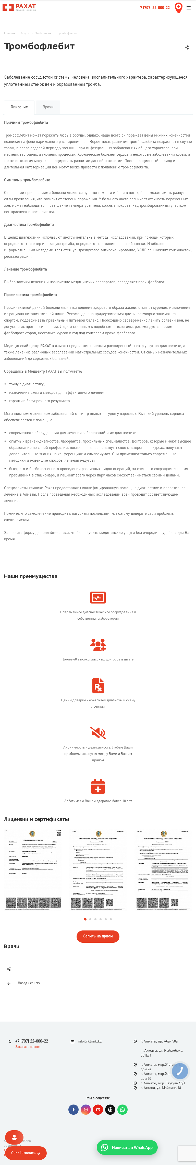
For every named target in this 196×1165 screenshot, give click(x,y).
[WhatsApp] (122, 1110)
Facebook (73, 1110)
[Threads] (110, 1110)
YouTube (98, 1110)
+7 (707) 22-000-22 (154, 8)
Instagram (86, 1110)
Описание (19, 107)
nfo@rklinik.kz (90, 1041)
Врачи (48, 107)
